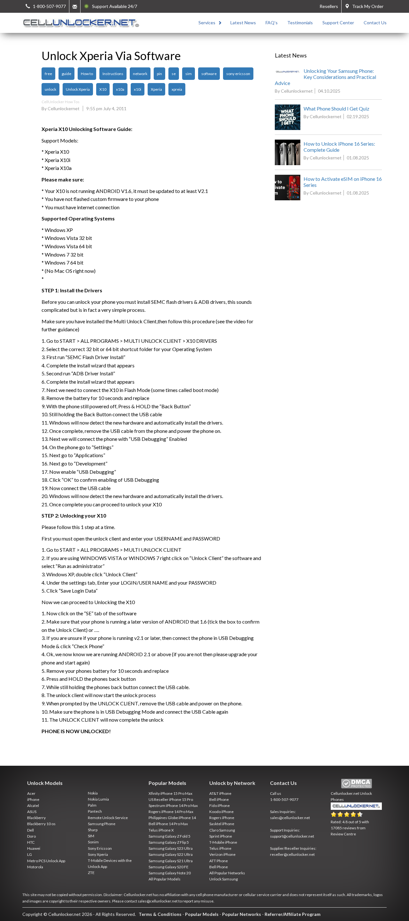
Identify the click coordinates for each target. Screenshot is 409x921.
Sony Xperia (98, 854)
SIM (91, 835)
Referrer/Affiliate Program (292, 914)
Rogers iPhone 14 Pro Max (171, 811)
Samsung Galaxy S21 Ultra (171, 860)
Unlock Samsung (223, 879)
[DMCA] (356, 784)
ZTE (91, 872)
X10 (102, 89)
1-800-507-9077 (284, 799)
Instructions (113, 73)
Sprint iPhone (220, 836)
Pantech (95, 811)
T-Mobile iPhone (223, 842)
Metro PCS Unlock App (46, 860)
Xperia (156, 89)
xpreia (177, 89)
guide (66, 73)
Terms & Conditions (160, 914)
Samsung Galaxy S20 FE (169, 866)
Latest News (243, 22)
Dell (30, 830)
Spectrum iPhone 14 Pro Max (173, 805)
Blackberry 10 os (41, 823)
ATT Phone (218, 860)
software (209, 73)
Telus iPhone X (161, 830)
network (140, 73)
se (174, 73)
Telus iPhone (220, 848)
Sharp (92, 829)
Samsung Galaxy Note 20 (170, 873)
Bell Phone (218, 866)
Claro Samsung (222, 830)
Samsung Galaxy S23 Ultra (171, 848)
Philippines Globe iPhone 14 (172, 817)
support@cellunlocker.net (292, 836)
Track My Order (366, 6)
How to (87, 73)
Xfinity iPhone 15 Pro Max (170, 793)
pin (159, 73)
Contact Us (375, 22)
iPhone (33, 799)
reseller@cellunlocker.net (292, 854)
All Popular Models (165, 879)
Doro (31, 836)
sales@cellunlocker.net (290, 817)
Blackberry (36, 817)
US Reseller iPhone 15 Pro (171, 799)
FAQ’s (272, 22)
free (48, 73)
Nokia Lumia (98, 799)
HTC (31, 842)
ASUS (31, 811)
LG (29, 854)
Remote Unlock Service (108, 817)
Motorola (35, 866)
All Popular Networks (227, 873)
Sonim (93, 842)
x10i (137, 89)
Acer (31, 793)
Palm (92, 805)
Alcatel (33, 805)
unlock (50, 89)
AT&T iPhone (220, 793)
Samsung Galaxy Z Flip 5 (169, 842)
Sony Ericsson (100, 848)
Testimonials (300, 22)
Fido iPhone (219, 805)
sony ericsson (238, 73)
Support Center (338, 22)
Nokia (93, 793)
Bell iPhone (219, 799)
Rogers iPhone (221, 817)
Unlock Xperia (78, 89)
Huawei (33, 848)
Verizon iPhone (222, 854)
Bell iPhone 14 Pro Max (168, 823)
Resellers (329, 6)
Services (206, 22)
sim (188, 73)
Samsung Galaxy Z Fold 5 (169, 836)
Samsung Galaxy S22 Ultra (171, 854)
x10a (120, 89)
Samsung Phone (101, 823)
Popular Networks (241, 914)
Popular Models (202, 914)
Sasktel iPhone (221, 823)
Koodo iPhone (221, 811)
